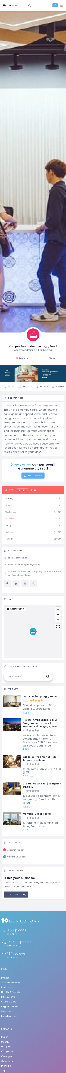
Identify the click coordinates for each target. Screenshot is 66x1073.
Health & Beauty (10, 992)
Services (6, 1011)
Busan (4, 1037)
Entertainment (9, 1016)
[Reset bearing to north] (58, 619)
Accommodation (11, 982)
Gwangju (6, 1056)
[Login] (55, 5)
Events (5, 977)
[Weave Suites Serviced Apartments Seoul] (33, 373)
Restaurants (8, 997)
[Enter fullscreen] (58, 626)
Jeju (3, 1070)
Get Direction (17, 608)
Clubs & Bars (8, 1001)
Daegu (5, 1041)
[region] (33, 631)
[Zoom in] (58, 609)
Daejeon (6, 1046)
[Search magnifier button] (47, 676)
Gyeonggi (7, 1061)
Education (7, 987)
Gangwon (7, 1051)
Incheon (6, 1066)
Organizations (9, 1006)
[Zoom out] (58, 614)
